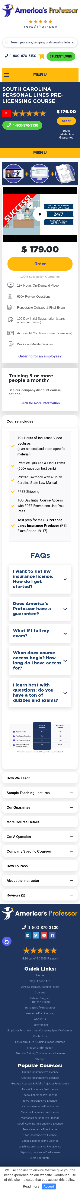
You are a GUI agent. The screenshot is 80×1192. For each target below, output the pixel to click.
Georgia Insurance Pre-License (40, 1077)
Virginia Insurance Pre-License (40, 1140)
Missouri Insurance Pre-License (40, 1112)
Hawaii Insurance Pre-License (40, 1089)
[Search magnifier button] (7, 43)
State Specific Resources (40, 1007)
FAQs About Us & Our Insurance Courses (40, 1042)
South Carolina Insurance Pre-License (40, 1123)
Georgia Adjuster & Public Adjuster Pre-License (40, 1083)
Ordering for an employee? (40, 356)
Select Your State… (40, 1158)
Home (40, 975)
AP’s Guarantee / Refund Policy (40, 986)
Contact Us (40, 1036)
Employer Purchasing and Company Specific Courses (40, 1030)
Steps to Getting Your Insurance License (40, 1053)
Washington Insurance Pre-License (40, 1146)
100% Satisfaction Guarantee (66, 134)
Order (66, 121)
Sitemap (40, 1059)
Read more (31, 1186)
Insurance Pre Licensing (40, 1013)
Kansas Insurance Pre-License (40, 1106)
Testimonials (40, 1024)
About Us (40, 1019)
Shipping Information (40, 1047)
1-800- (23, 56)
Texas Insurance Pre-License (40, 1129)
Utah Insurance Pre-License (40, 1135)
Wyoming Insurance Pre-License (40, 1152)
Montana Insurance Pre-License (40, 1117)
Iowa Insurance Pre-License (40, 1100)
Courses (40, 992)
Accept (49, 1186)
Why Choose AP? (40, 981)
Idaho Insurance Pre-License (40, 1095)
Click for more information (40, 403)
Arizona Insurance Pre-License (40, 1072)
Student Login (61, 56)
